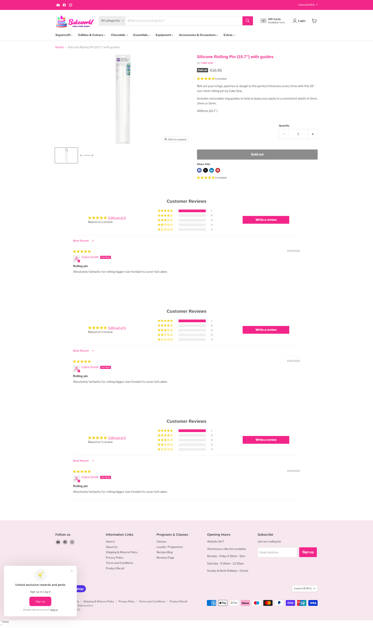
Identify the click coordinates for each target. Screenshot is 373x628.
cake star (207, 63)
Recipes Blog (165, 552)
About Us (111, 547)
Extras (228, 35)
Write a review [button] (266, 220)
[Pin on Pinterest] (217, 170)
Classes (161, 541)
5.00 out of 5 (117, 218)
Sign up (308, 552)
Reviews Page (165, 557)
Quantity (284, 125)
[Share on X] (205, 170)
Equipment (164, 35)
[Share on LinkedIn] (211, 170)
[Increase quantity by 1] (313, 134)
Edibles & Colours (91, 35)
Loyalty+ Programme (170, 547)
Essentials (140, 35)
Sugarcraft (63, 35)
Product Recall (115, 568)
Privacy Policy (114, 557)
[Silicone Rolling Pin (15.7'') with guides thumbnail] (66, 155)
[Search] (247, 20)
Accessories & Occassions (197, 35)
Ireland (306, 4)
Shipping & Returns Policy (122, 552)
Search (110, 541)
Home (59, 47)
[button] (206, 78)
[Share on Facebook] (199, 170)
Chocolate (118, 35)
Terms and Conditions (119, 562)
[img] (82, 251)
